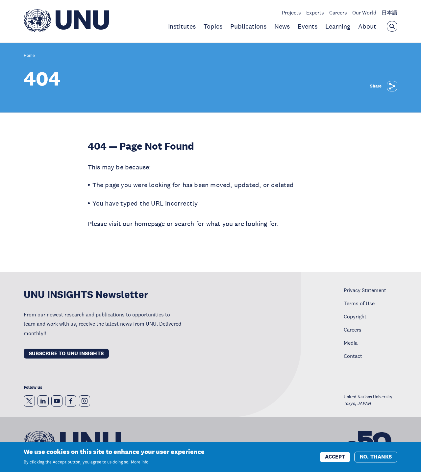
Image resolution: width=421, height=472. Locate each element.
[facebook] (70, 401)
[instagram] (84, 401)
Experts (315, 12)
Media (351, 342)
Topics (213, 26)
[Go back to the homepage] (66, 30)
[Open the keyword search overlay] (392, 26)
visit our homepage (137, 224)
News (282, 26)
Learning (337, 26)
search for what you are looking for (226, 224)
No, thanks (376, 456)
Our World (364, 12)
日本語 (389, 12)
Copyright (355, 316)
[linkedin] (43, 401)
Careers (338, 12)
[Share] (392, 86)
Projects (291, 12)
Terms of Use (359, 303)
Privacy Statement (365, 290)
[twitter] (29, 401)
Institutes (182, 26)
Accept (335, 456)
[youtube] (56, 401)
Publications (248, 26)
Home (29, 55)
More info (139, 462)
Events (307, 26)
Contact (353, 356)
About (367, 26)
